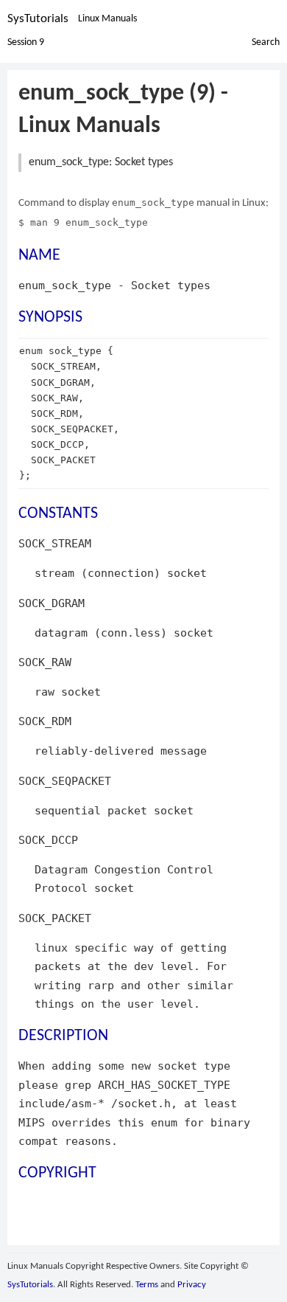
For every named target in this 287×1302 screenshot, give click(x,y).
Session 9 (25, 42)
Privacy (191, 1284)
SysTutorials (37, 19)
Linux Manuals (107, 18)
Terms (146, 1284)
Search (266, 42)
